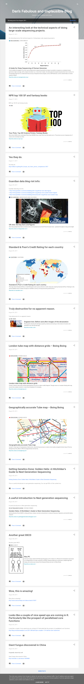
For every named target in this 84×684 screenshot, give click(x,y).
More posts (42, 671)
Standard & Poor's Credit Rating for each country (36, 247)
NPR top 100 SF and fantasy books (28, 95)
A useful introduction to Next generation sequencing (38, 498)
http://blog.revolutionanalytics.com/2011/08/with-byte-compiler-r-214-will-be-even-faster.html (34, 630)
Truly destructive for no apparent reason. (32, 308)
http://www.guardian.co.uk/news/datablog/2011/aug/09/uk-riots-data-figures (30, 190)
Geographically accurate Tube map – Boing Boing (36, 407)
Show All (73, 20)
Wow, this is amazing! (21, 591)
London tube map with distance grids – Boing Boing (37, 345)
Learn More (39, 682)
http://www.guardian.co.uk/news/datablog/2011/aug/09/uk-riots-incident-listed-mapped (33, 192)
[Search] (78, 4)
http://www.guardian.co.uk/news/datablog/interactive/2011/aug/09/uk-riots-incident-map (34, 194)
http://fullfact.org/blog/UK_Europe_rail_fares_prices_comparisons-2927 (28, 166)
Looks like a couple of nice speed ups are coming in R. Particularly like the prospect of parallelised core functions (39, 618)
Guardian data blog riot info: (24, 181)
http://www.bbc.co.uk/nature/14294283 (19, 658)
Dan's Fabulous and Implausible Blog (42, 11)
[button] (74, 27)
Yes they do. (15, 157)
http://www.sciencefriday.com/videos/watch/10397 (22, 600)
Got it (47, 682)
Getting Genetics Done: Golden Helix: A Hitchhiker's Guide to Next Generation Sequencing (37, 470)
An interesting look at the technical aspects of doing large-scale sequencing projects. (38, 29)
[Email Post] (24, 86)
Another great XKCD (20, 535)
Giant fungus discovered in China (27, 645)
